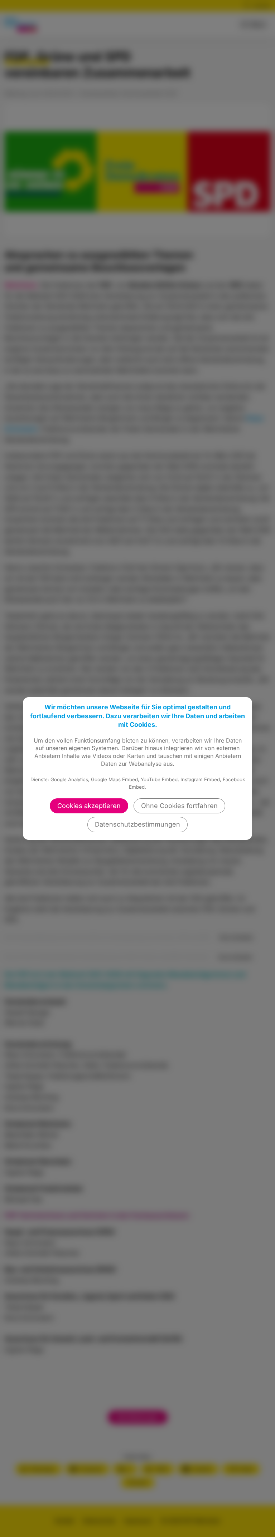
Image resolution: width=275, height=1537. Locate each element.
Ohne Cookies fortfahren (179, 805)
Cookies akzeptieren (89, 805)
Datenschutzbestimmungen (137, 824)
